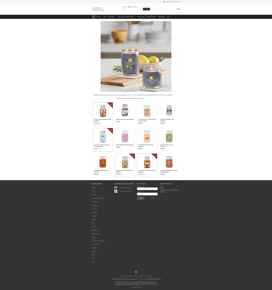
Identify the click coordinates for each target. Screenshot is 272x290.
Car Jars (93, 226)
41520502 (125, 6)
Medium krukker (151, 17)
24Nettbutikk (138, 287)
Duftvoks (94, 219)
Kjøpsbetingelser (128, 276)
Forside (161, 187)
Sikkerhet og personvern (140, 276)
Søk (146, 9)
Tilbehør (93, 237)
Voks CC (93, 251)
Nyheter (99, 17)
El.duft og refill (95, 230)
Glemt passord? (154, 198)
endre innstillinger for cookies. (150, 284)
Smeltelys (94, 216)
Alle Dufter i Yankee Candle (125, 17)
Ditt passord (140, 192)
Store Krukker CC (95, 244)
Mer (168, 17)
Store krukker (141, 17)
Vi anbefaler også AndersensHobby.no (169, 190)
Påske (93, 255)
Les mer (140, 284)
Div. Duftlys (111, 17)
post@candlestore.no (134, 6)
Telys (93, 223)
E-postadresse (140, 186)
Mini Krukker (94, 212)
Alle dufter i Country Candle (98, 240)
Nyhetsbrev (150, 276)
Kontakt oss (163, 192)
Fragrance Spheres (96, 233)
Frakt (121, 276)
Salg (104, 17)
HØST (93, 262)
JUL (92, 258)
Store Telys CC (95, 248)
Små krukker (161, 17)
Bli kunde (162, 188)
